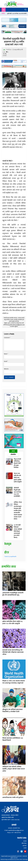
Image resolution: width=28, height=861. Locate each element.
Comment (7, 338)
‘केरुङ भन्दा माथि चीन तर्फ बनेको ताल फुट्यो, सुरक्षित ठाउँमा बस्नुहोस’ (18, 477)
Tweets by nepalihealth (10, 557)
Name (6, 354)
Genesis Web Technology (21, 859)
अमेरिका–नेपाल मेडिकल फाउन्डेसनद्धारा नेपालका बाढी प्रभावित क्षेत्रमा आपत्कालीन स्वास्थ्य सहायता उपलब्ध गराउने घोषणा (18, 510)
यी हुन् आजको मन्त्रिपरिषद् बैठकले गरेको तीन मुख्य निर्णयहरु (17, 463)
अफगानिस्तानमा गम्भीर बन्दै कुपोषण (12, 797)
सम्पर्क (25, 848)
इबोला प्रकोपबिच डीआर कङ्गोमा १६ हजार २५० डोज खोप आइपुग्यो (12, 622)
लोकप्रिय (13, 454)
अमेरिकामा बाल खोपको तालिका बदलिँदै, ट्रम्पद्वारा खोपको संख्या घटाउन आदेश (13, 768)
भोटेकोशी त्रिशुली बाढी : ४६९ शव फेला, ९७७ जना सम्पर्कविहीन (17, 492)
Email (6, 361)
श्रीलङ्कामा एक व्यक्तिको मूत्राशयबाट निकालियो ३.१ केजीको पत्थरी (12, 710)
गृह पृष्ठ (24, 841)
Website (6, 369)
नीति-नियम (24, 843)
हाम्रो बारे (24, 846)
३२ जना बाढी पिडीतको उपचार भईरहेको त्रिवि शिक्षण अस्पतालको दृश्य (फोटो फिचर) (18, 531)
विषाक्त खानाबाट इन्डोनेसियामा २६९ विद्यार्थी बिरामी (12, 739)
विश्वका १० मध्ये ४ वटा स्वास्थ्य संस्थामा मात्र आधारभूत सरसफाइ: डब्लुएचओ (13, 682)
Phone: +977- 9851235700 (14, 833)
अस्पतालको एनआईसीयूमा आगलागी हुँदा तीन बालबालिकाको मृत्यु (12, 593)
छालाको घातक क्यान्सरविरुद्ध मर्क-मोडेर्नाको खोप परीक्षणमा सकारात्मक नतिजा (13, 652)
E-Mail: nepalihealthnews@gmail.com (14, 830)
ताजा (13, 451)
